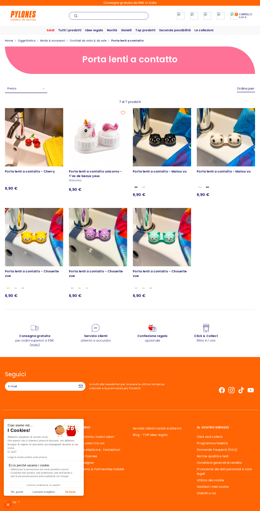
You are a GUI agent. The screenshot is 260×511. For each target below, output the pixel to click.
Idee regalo (94, 30)
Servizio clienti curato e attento (157, 428)
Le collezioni (204, 30)
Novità (112, 30)
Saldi (51, 30)
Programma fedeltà (212, 443)
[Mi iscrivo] (80, 386)
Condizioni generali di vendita (219, 462)
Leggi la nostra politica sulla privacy (27, 457)
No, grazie (17, 491)
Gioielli (126, 30)
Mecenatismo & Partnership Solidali (96, 469)
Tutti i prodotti (69, 30)
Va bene (70, 491)
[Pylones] (23, 15)
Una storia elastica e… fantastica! (94, 450)
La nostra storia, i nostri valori (91, 437)
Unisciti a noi (206, 493)
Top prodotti (145, 30)
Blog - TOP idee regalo (150, 435)
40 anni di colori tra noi (86, 443)
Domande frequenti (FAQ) (217, 450)
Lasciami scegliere (44, 491)
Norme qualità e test (213, 456)
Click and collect (210, 437)
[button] (8, 504)
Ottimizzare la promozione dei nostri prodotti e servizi (40, 469)
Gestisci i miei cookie (213, 487)
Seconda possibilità (175, 30)
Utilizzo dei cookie (210, 480)
